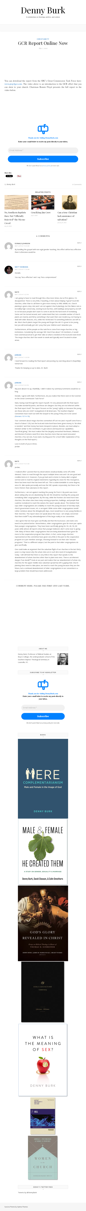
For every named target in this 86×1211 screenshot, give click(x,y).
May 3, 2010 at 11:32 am (22, 269)
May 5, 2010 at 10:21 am (22, 464)
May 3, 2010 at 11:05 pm (22, 357)
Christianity (43, 39)
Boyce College (23, 657)
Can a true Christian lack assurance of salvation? (67, 216)
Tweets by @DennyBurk (27, 1192)
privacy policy (46, 166)
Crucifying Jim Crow (41, 212)
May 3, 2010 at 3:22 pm (22, 294)
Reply (79, 243)
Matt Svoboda (21, 267)
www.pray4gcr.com (13, 83)
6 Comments (77, 184)
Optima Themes (22, 1207)
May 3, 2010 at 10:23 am (22, 246)
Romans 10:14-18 (22, 416)
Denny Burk (43, 10)
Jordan (18, 355)
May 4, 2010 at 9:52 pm (22, 385)
